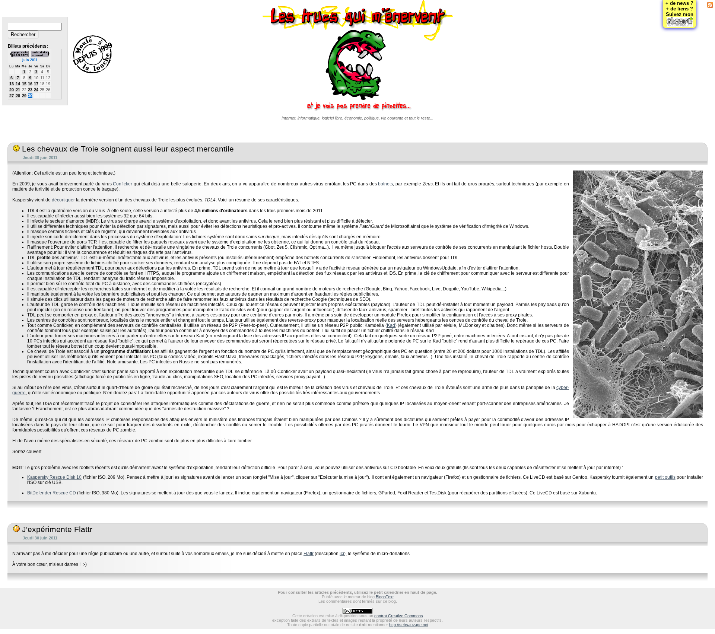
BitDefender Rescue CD (51, 493)
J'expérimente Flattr (56, 529)
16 (30, 84)
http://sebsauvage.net (408, 624)
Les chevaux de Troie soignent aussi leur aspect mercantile (127, 148)
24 (36, 89)
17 (36, 84)
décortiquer (63, 200)
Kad (391, 325)
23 (30, 89)
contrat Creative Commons (398, 616)
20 (11, 89)
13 (11, 84)
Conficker (122, 184)
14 (18, 84)
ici (342, 553)
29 (24, 95)
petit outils (665, 477)
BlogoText (385, 597)
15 (24, 84)
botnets (385, 184)
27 (11, 95)
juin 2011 (29, 60)
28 (18, 95)
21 (18, 89)
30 (30, 95)
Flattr (309, 553)
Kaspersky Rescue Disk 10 (54, 477)
